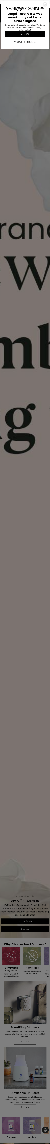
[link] (25, 9)
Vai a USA (25, 34)
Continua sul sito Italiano (25, 42)
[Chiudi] (45, 4)
